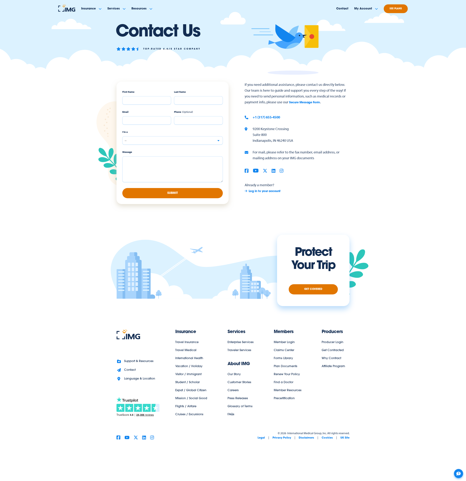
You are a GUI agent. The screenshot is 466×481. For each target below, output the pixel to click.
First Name (128, 91)
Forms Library (283, 358)
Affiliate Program (333, 366)
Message (127, 152)
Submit (172, 193)
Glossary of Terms (240, 406)
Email (125, 112)
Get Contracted (333, 350)
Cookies (327, 438)
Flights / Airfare (185, 406)
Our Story (234, 374)
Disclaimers (306, 438)
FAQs (231, 414)
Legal (261, 438)
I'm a (125, 132)
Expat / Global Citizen (190, 390)
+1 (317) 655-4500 (266, 117)
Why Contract (331, 358)
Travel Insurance (187, 342)
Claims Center (284, 350)
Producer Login (332, 342)
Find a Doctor (283, 382)
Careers (233, 390)
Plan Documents (285, 366)
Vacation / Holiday (188, 366)
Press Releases (238, 398)
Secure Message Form (304, 102)
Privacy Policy (282, 438)
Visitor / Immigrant (188, 374)
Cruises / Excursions (189, 414)
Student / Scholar (187, 382)
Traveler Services (239, 350)
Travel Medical (185, 350)
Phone (177, 112)
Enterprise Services (241, 342)
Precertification (284, 398)
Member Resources (287, 390)
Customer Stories (239, 382)
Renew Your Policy (287, 374)
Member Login (284, 342)
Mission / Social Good (191, 398)
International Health (189, 358)
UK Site (345, 438)
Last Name (180, 91)
